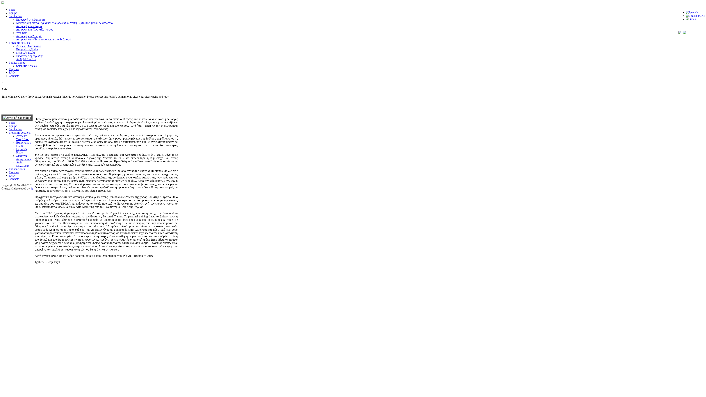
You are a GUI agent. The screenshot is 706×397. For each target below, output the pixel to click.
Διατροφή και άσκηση (29, 26)
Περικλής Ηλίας (25, 52)
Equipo (13, 13)
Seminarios (15, 16)
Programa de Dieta (20, 42)
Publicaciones (17, 62)
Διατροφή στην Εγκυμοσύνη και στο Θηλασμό (43, 39)
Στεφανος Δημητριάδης (29, 56)
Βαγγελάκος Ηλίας (27, 49)
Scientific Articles (26, 65)
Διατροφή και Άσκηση (29, 36)
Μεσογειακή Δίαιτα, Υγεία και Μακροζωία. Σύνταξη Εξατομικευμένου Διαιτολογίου (65, 22)
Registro (14, 69)
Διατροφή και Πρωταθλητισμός (34, 29)
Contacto (14, 75)
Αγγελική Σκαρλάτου (28, 46)
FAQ (12, 72)
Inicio (12, 9)
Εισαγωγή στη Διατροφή (30, 19)
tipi (32, 188)
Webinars (21, 32)
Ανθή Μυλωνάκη (26, 59)
